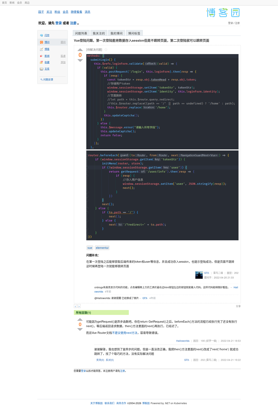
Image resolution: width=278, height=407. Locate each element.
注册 (73, 23)
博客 (47, 49)
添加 (63, 62)
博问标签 (134, 33)
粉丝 (57, 12)
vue (90, 248)
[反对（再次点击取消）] (80, 60)
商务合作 (121, 403)
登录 (58, 23)
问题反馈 (48, 79)
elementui (102, 248)
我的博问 (117, 33)
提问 (63, 42)
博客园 (146, 403)
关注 (49, 12)
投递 (63, 56)
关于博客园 (96, 403)
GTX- (206, 272)
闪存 (47, 35)
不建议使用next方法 (124, 333)
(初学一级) (211, 340)
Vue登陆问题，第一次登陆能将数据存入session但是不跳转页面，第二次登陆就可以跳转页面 (141, 40)
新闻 (12, 2)
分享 (238, 306)
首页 (4, 2)
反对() (110, 359)
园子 (41, 12)
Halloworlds (182, 340)
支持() (100, 359)
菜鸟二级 (218, 272)
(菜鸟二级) (211, 359)
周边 (27, 2)
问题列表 (81, 33)
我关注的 (99, 33)
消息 (87, 12)
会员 (19, 2)
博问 (47, 42)
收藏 (47, 62)
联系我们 (109, 403)
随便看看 (76, 12)
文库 (47, 68)
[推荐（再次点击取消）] (80, 49)
